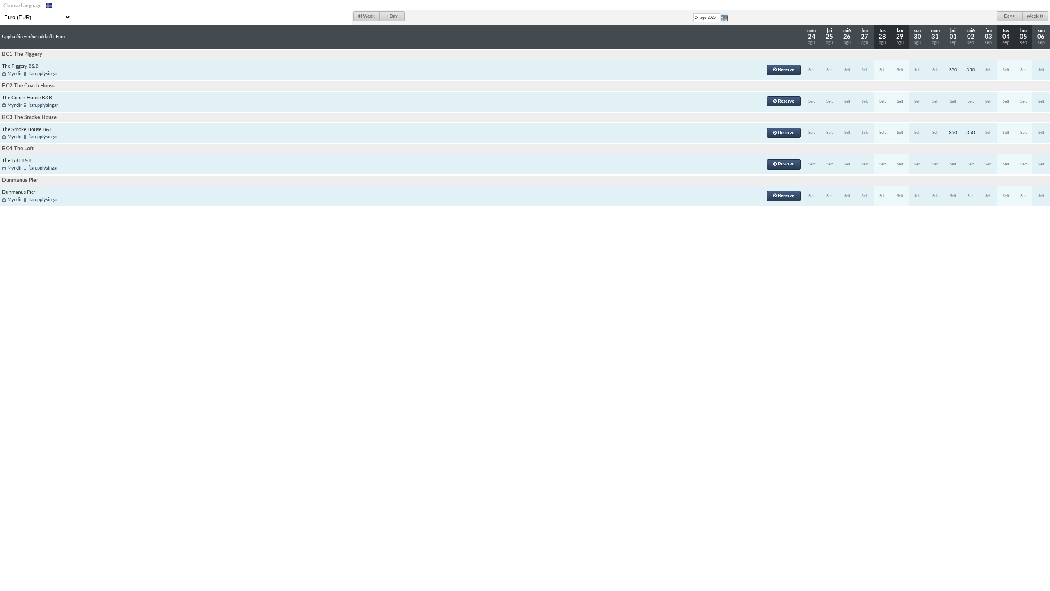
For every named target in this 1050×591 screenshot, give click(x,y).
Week (368, 16)
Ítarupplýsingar (43, 73)
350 (953, 69)
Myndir (14, 73)
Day (393, 16)
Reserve (785, 69)
